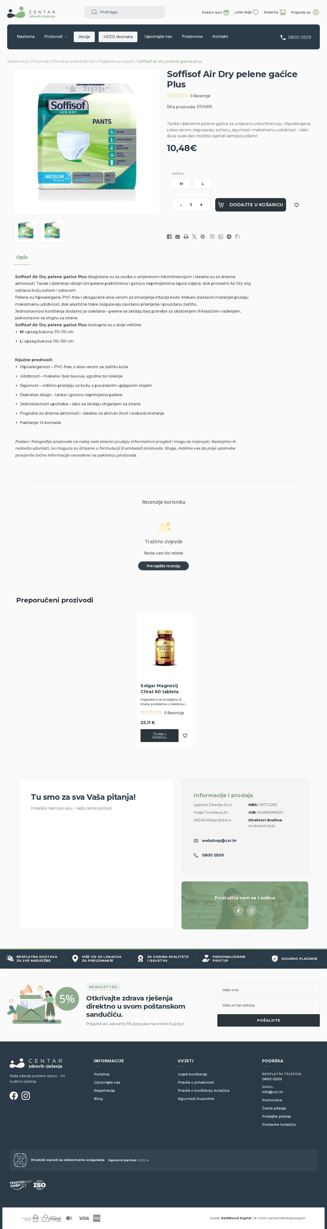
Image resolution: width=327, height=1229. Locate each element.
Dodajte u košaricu (256, 204)
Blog (98, 1098)
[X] (194, 236)
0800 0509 (299, 37)
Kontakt (220, 36)
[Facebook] (169, 236)
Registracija (104, 1090)
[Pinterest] (202, 236)
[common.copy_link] (237, 236)
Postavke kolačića (279, 1124)
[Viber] (212, 236)
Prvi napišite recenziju (163, 566)
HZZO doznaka (118, 36)
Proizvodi (53, 36)
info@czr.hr (272, 1092)
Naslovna (26, 36)
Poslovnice (192, 36)
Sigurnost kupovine (196, 1098)
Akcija (84, 36)
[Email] (177, 236)
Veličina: (178, 173)
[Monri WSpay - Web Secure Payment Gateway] (30, 1218)
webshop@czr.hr (219, 840)
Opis (22, 257)
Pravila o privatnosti (196, 1082)
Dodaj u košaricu (159, 735)
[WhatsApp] (220, 236)
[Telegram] (229, 236)
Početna (101, 1074)
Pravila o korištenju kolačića (203, 1090)
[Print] (186, 236)
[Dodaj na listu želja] (296, 205)
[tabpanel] (165, 679)
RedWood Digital (236, 1218)
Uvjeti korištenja (192, 1074)
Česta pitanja (274, 1108)
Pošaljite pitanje (276, 1116)
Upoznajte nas (158, 36)
